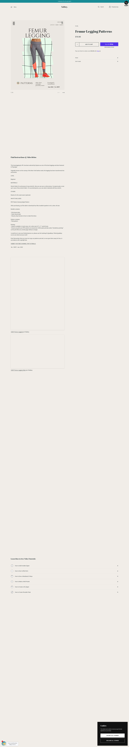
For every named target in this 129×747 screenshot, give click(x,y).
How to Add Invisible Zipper (22, 565)
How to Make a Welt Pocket (22, 581)
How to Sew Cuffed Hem (21, 571)
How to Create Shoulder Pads (23, 592)
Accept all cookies (112, 735)
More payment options (109, 47)
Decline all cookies (112, 740)
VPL (77, 25)
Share (76, 57)
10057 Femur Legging (16, 332)
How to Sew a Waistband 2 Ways (23, 576)
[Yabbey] (64, 7)
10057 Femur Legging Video (18, 370)
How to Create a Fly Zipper (22, 587)
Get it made (78, 61)
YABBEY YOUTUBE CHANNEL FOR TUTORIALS (23, 243)
